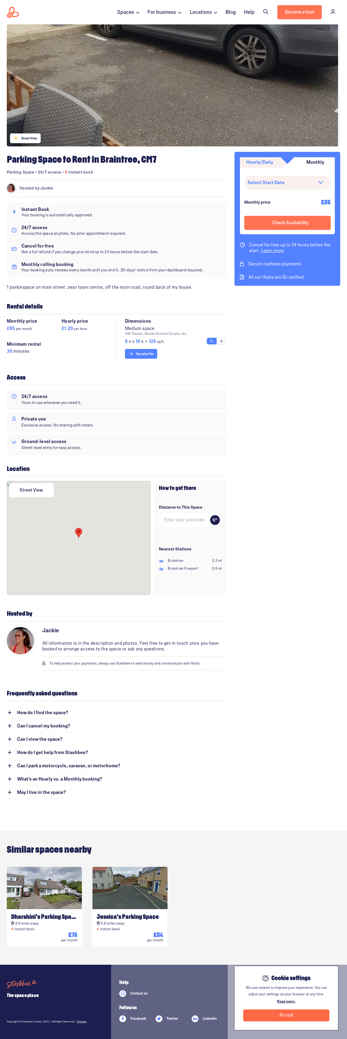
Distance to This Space (181, 507)
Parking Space (21, 172)
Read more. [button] (286, 1001)
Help (249, 12)
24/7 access (50, 172)
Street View (31, 490)
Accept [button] (286, 1015)
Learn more (272, 251)
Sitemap (81, 1021)
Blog (231, 12)
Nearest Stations (175, 549)
